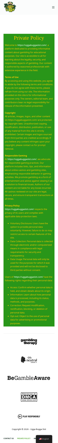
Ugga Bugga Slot (38, 429)
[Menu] (53, 7)
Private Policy (23, 438)
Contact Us (9, 438)
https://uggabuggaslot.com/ (32, 45)
